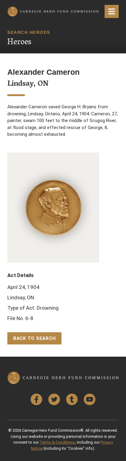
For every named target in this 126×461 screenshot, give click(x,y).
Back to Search (34, 338)
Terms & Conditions (57, 442)
